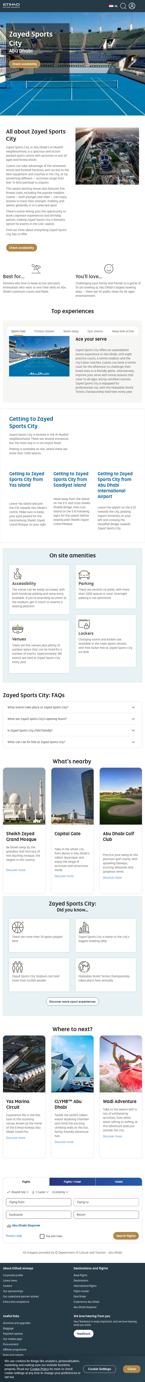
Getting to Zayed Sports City (31, 422)
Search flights (126, 1236)
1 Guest (40, 1192)
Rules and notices (13, 1355)
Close (132, 1369)
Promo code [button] (14, 1236)
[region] (72, 1369)
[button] (113, 6)
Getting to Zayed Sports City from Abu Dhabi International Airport (115, 484)
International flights (85, 1286)
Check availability (24, 64)
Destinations (81, 1280)
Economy (58, 1192)
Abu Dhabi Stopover (85, 1307)
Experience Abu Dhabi (86, 1301)
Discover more (15, 870)
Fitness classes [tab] (44, 331)
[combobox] (18, 1192)
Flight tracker (81, 1291)
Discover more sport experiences (72, 1001)
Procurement (11, 1344)
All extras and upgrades (16, 1323)
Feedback (83, 1334)
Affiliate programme (14, 1349)
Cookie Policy (39, 1369)
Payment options (13, 1333)
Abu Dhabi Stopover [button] (26, 1225)
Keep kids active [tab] (123, 331)
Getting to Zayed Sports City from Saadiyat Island (70, 479)
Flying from (16, 1202)
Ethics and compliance (16, 1301)
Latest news (10, 1280)
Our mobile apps (12, 1339)
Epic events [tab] (95, 331)
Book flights (80, 1275)
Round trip (18, 1192)
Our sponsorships (13, 1291)
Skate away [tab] (71, 331)
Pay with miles (54, 1235)
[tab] (26, 1182)
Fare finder (80, 1296)
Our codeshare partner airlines (21, 1296)
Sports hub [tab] (18, 331)
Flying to (83, 1202)
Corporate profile (13, 1275)
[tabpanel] (72, 368)
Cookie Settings (99, 1369)
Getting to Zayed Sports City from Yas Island (26, 479)
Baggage (8, 1328)
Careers (7, 1286)
